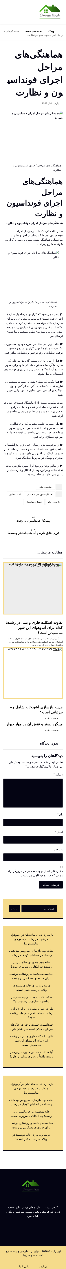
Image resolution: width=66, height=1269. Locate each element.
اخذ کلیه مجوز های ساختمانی (39, 494)
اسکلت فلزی (15, 494)
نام (60, 814)
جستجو (14, 909)
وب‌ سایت (57, 849)
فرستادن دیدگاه (51, 884)
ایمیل (59, 831)
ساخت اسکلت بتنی (45, 642)
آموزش (56, 638)
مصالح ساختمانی (39, 645)
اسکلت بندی (33, 638)
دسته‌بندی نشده (45, 487)
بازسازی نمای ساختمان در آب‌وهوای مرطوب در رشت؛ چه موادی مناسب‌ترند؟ (31, 939)
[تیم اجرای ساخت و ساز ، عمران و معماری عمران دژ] (50, 12)
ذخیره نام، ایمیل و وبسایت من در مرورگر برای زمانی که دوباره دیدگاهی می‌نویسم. (35, 873)
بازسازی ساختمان (34, 502)
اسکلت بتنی (46, 638)
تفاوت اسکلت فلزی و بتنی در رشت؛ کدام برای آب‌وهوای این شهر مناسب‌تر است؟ (31, 1040)
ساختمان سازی (56, 645)
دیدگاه (58, 774)
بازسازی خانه (54, 502)
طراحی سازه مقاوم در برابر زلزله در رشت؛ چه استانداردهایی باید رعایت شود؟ (31, 1013)
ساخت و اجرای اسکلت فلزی (23, 642)
